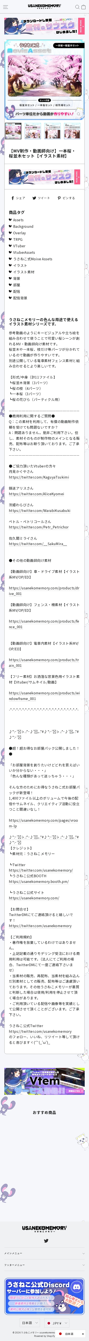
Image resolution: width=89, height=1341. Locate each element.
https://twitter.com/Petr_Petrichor (39, 527)
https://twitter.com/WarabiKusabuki (40, 510)
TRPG (18, 239)
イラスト (20, 265)
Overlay (19, 233)
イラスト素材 (23, 272)
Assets (18, 220)
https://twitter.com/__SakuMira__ (38, 543)
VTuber (19, 246)
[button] (70, 1334)
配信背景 (20, 298)
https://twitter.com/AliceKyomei (36, 493)
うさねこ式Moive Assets (32, 259)
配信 (16, 291)
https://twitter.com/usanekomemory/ (41, 870)
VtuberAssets (24, 252)
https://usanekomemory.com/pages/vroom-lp (43, 823)
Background (23, 226)
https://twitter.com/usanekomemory (40, 925)
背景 (16, 278)
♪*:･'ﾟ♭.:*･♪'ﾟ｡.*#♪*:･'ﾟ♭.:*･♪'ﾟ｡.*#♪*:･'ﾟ (44, 839)
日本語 (27, 1322)
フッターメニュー (14, 1265)
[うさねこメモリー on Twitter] (46, 1240)
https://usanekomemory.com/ (34, 897)
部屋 (16, 285)
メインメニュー (13, 1253)
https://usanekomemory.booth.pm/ (39, 881)
